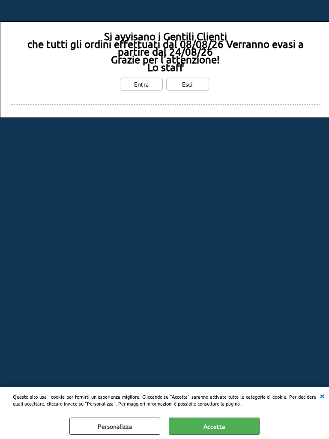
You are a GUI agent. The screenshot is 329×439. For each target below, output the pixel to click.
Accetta (214, 426)
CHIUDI (322, 395)
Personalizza (115, 426)
